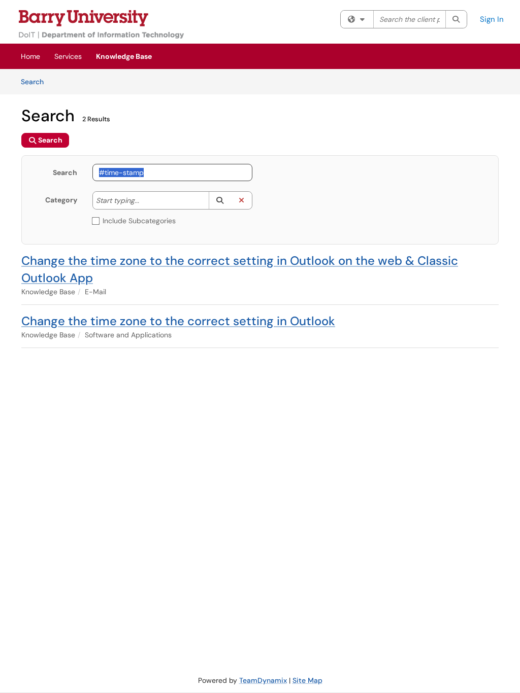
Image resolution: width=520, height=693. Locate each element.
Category (61, 199)
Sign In (492, 19)
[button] (220, 200)
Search (36, 81)
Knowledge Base (124, 56)
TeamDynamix (263, 680)
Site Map (307, 680)
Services (68, 56)
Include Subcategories (139, 220)
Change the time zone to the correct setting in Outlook (178, 321)
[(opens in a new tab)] (101, 24)
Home (30, 56)
